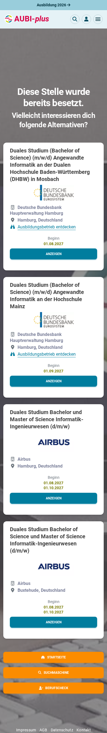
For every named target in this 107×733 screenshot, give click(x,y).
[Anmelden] (86, 19)
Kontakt (84, 730)
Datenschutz (62, 730)
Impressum (26, 730)
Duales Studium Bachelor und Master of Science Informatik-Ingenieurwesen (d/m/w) (46, 419)
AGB (43, 730)
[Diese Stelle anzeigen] (53, 192)
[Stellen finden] (75, 19)
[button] (98, 19)
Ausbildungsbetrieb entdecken (47, 227)
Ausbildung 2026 (52, 5)
